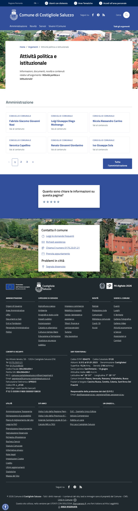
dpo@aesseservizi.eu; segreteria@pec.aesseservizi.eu (100, 394)
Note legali (11, 454)
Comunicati (97, 314)
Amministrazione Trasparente (19, 411)
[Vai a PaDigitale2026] (115, 285)
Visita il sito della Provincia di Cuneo (54, 415)
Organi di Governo (14, 306)
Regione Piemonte (15, 3)
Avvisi (94, 327)
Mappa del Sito (12, 475)
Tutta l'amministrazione (117, 163)
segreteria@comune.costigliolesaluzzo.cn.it (31, 378)
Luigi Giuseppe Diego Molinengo (63, 123)
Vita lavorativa (71, 336)
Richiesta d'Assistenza (16, 437)
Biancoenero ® (79, 503)
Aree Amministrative (15, 310)
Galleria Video (120, 323)
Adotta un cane (77, 420)
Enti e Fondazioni (13, 323)
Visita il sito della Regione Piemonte (54, 411)
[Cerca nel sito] (126, 15)
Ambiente (42, 310)
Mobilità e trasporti (73, 310)
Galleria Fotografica (122, 319)
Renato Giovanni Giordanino (67, 145)
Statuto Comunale (14, 445)
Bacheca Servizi (13, 441)
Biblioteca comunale (101, 319)
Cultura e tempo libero (48, 331)
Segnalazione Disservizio (17, 432)
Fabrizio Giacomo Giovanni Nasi (24, 123)
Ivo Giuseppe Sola (103, 145)
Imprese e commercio (74, 306)
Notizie (95, 306)
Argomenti (33, 46)
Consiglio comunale (20, 115)
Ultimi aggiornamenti (15, 467)
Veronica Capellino (19, 145)
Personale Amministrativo (17, 327)
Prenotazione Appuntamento (19, 428)
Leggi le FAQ (11, 424)
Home (22, 46)
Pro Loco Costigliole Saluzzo (82, 424)
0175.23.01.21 (16, 362)
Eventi (117, 306)
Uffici (8, 314)
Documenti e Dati (13, 319)
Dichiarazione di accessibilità (18, 415)
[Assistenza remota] (75, 499)
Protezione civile (99, 310)
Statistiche (11, 471)
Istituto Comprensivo (79, 415)
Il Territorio (118, 314)
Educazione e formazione (49, 336)
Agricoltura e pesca (46, 306)
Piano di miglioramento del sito (19, 420)
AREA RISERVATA (69, 506)
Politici (9, 331)
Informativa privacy (14, 450)
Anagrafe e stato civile (48, 314)
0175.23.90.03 (16, 365)
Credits (9, 463)
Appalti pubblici (45, 319)
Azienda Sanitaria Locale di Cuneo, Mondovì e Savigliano (63, 420)
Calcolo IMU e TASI (46, 424)
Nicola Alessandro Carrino (107, 121)
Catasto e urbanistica (47, 327)
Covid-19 (96, 323)
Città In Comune (65, 499)
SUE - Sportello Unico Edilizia (83, 411)
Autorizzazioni (44, 323)
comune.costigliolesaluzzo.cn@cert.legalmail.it (32, 375)
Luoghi (117, 310)
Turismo (68, 331)
